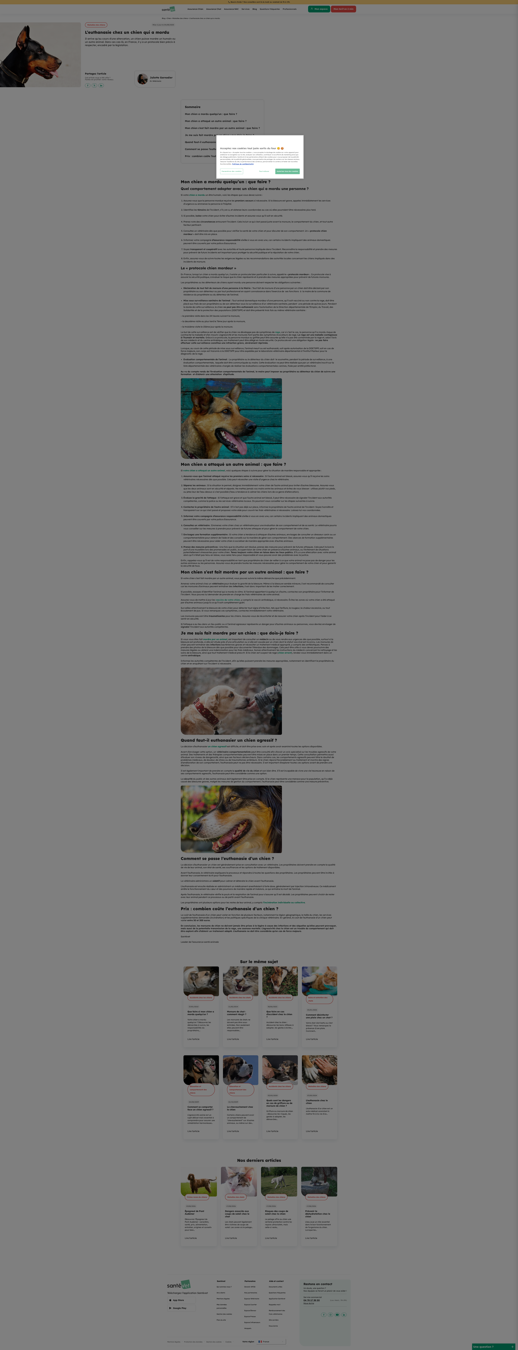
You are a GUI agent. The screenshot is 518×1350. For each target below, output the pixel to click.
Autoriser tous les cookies (287, 171)
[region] (260, 157)
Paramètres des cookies (232, 171)
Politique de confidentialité (243, 164)
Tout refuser (264, 171)
